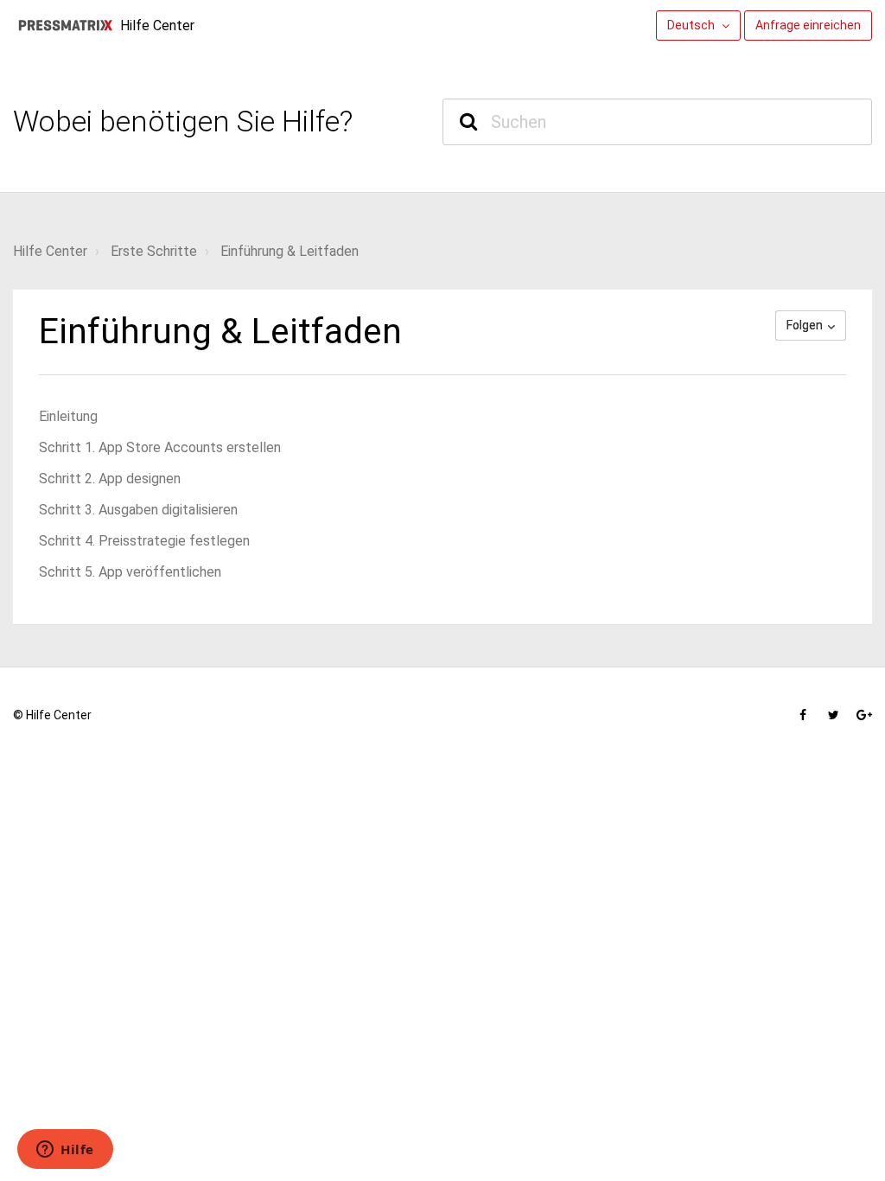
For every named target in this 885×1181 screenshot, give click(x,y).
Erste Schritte (154, 251)
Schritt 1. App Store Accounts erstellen (160, 447)
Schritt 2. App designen (110, 478)
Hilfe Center (50, 251)
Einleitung (68, 416)
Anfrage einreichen (808, 25)
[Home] (65, 25)
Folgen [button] (804, 325)
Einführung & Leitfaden (289, 251)
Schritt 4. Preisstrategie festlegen (144, 541)
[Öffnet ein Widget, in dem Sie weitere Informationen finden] (65, 1150)
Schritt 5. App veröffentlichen (130, 572)
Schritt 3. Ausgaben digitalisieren (138, 509)
